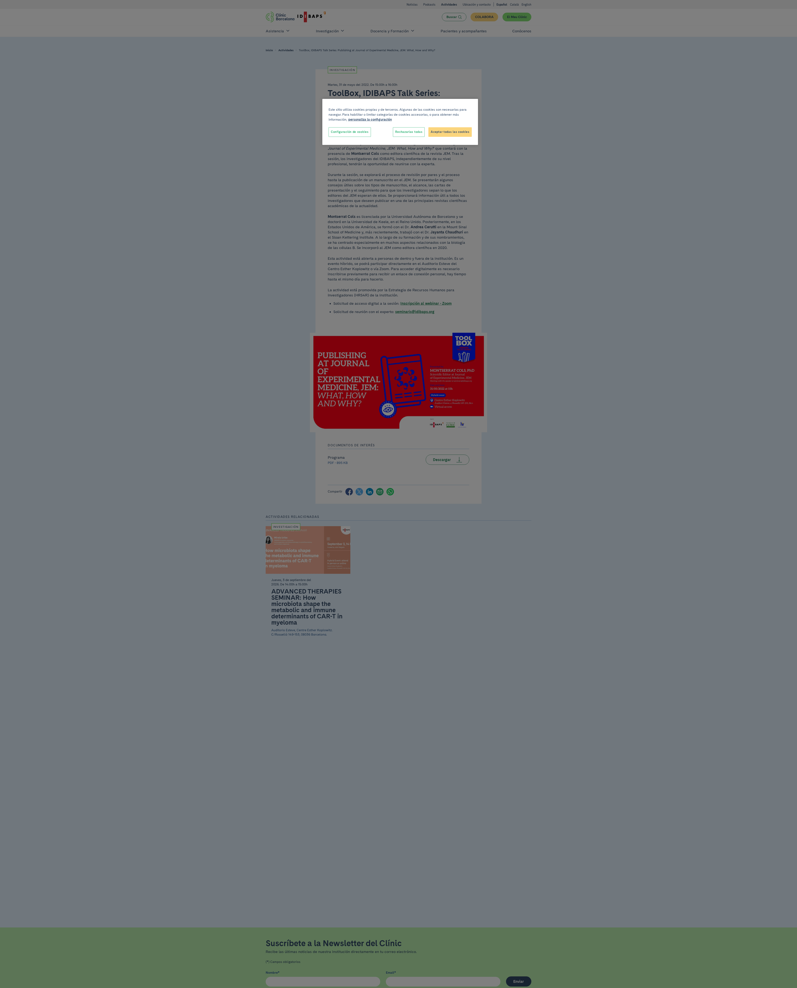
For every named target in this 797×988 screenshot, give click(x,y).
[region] (400, 122)
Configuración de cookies (350, 132)
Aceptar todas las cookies (450, 132)
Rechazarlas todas (408, 132)
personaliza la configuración (370, 119)
